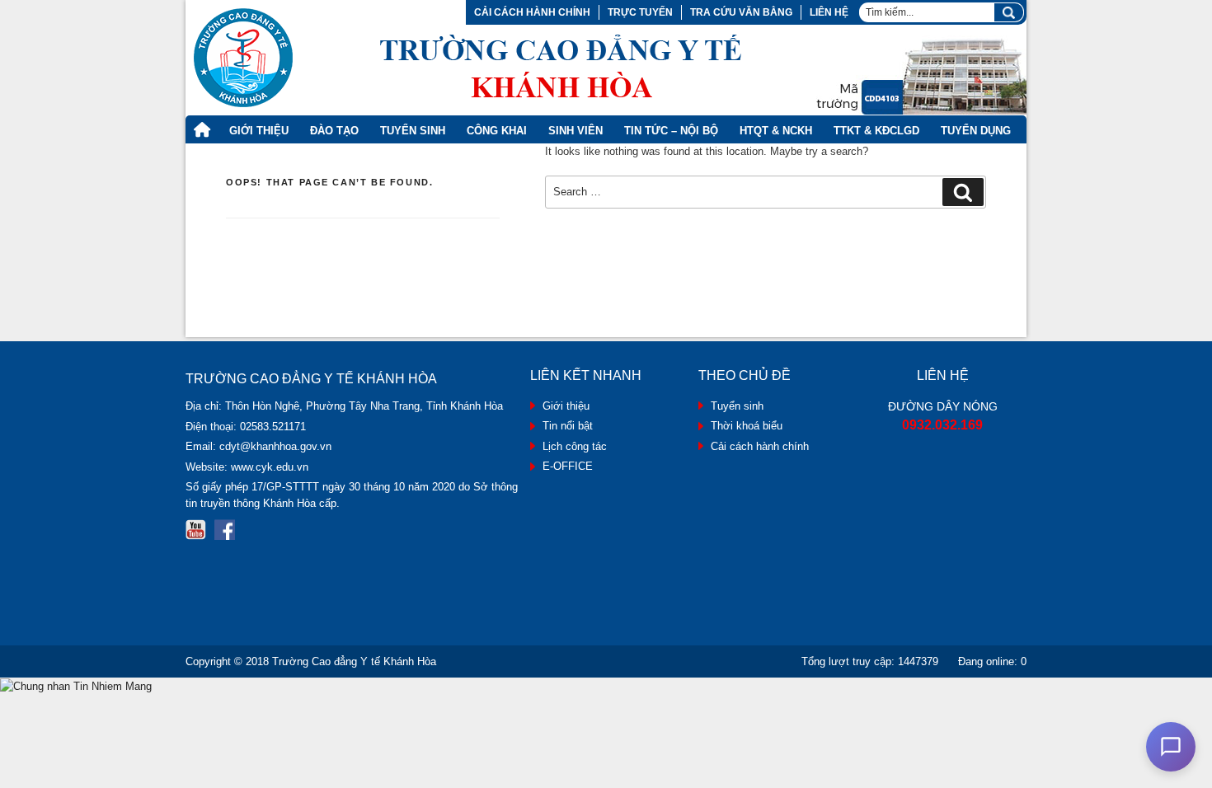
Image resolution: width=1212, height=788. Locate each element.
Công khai (497, 130)
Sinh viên (575, 130)
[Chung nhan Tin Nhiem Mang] (76, 685)
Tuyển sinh (737, 406)
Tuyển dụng (976, 130)
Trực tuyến (640, 12)
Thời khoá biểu (746, 426)
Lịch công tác (575, 446)
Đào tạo (334, 130)
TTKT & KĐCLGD (876, 130)
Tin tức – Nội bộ (671, 130)
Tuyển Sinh (412, 130)
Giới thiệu (259, 130)
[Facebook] (224, 529)
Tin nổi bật (568, 426)
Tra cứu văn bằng (741, 12)
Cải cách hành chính (532, 12)
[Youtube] (196, 529)
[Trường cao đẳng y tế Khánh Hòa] (467, 57)
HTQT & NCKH (776, 130)
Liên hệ (829, 12)
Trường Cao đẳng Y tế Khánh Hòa (354, 661)
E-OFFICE (568, 466)
